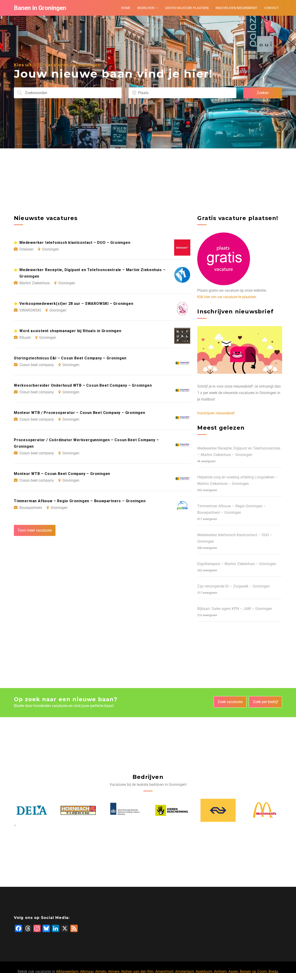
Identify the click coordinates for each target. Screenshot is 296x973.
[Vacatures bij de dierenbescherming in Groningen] (171, 810)
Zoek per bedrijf (265, 702)
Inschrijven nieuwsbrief (236, 8)
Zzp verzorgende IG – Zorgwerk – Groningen (233, 586)
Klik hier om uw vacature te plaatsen (226, 297)
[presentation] (14, 825)
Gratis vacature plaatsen (187, 8)
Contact (271, 8)
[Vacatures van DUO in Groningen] (124, 810)
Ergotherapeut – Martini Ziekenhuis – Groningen (236, 564)
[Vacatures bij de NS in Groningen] (218, 810)
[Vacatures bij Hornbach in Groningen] (78, 810)
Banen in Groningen (40, 8)
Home (125, 8)
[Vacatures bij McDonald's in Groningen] (264, 810)
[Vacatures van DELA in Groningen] (31, 810)
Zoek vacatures (230, 702)
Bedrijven (145, 8)
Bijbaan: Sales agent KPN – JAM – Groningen (234, 608)
